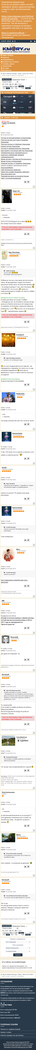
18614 (12, 84)
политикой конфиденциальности (11, 1000)
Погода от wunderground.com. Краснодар (15, 148)
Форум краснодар (8, 1044)
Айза (18, 549)
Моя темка (4, 776)
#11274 (3, 613)
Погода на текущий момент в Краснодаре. (16, 138)
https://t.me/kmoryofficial (12, 33)
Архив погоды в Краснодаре (11, 161)
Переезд (20, 73)
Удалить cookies (5, 1032)
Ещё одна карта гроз (8, 174)
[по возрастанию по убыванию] (17, 951)
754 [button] (16, 88)
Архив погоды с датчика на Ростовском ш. (16, 159)
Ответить (7, 79)
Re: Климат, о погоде (6, 447)
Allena (18, 835)
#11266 (3, 210)
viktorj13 (17, 1018)
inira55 (4, 468)
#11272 (3, 523)
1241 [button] (23, 88)
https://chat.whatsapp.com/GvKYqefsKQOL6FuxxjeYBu (17, 17)
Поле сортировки (17, 945)
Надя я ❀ (16, 191)
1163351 (6, 84)
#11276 (3, 686)
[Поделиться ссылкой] (28, 181)
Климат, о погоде (5, 133)
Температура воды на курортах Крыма (15, 176)
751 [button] (4, 88)
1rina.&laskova (21, 737)
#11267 (3, 267)
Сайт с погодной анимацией (11, 178)
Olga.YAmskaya (14, 252)
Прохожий (14, 637)
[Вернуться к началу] (34, 186)
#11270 (3, 449)
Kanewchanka (17, 433)
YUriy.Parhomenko (8, 792)
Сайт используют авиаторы (11, 170)
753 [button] (12, 88)
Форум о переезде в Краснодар (10, 73)
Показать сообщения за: (18, 939)
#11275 (3, 650)
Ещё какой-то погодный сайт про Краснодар (17, 151)
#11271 (3, 479)
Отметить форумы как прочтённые (11, 1035)
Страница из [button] (10, 86)
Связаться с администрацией (10, 1029)
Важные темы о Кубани (27, 73)
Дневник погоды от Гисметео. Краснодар (16, 163)
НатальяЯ (5, 674)
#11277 (3, 753)
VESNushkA (20, 394)
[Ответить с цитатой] (25, 181)
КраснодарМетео (7, 168)
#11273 (3, 568)
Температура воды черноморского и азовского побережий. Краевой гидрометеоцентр (14, 155)
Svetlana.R (20, 335)
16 (17, 84)
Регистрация (35, 41)
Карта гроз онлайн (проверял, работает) (15, 172)
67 (21, 84)
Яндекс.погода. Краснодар (10, 146)
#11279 (3, 849)
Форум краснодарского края (24, 1044)
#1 (1, 135)
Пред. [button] (21, 86)
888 (3, 601)
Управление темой (18, 80)
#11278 (3, 804)
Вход (31, 41)
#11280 (3, 891)
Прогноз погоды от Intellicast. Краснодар (15, 144)
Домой (3, 41)
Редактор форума (8, 123)
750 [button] (30, 86)
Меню (9, 41)
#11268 (3, 354)
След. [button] (28, 88)
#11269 (3, 409)
